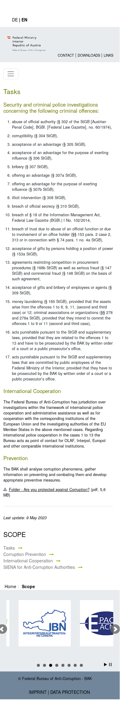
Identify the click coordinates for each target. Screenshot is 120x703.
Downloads (89, 55)
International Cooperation (28, 560)
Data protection (70, 692)
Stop (110, 664)
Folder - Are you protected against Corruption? (49, 489)
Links (108, 55)
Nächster (115, 629)
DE (15, 20)
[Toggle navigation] (10, 74)
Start (105, 664)
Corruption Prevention (24, 554)
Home (10, 586)
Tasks (9, 548)
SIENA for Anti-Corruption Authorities (39, 567)
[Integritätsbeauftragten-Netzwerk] (41, 623)
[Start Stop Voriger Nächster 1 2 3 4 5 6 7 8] (59, 629)
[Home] (27, 39)
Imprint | (39, 692)
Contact (66, 55)
